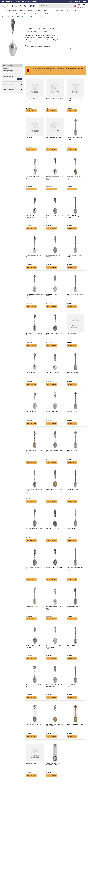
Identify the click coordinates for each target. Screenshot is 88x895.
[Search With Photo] (74, 6)
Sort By (5, 69)
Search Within (8, 76)
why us (17, 14)
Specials (70, 14)
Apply (19, 79)
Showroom (53, 14)
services (24, 14)
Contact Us (62, 14)
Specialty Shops (33, 14)
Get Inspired (44, 14)
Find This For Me (31, 111)
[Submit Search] (41, 6)
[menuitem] (10, 10)
